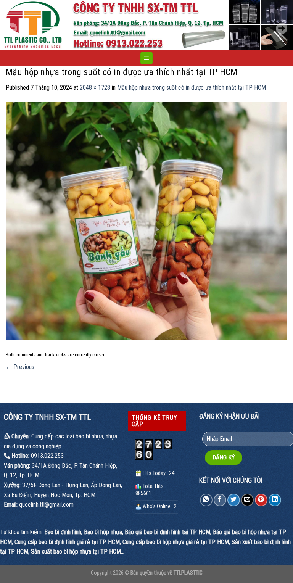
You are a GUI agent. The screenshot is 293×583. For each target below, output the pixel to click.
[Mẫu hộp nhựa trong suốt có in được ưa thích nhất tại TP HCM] (146, 220)
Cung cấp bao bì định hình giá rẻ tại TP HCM (67, 542)
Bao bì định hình (62, 532)
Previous (20, 366)
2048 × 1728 (95, 87)
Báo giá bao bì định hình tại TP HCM (167, 532)
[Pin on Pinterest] (261, 500)
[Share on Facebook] (220, 500)
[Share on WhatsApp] (206, 500)
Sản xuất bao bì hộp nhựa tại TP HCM (76, 551)
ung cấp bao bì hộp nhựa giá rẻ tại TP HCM (177, 542)
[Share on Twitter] (233, 500)
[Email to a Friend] (247, 500)
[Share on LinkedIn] (275, 500)
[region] (146, 25)
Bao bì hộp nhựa (103, 532)
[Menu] (146, 58)
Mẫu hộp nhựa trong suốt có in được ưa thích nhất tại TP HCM (191, 87)
